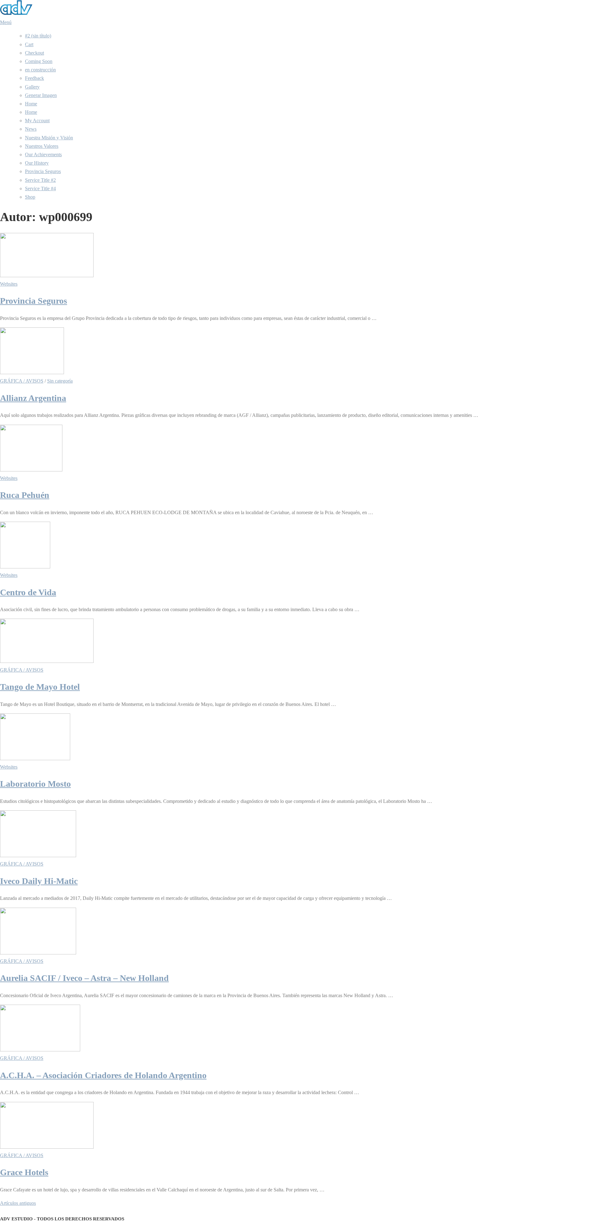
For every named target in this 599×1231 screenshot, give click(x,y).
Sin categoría (60, 381)
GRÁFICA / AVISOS (21, 381)
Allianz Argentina (33, 398)
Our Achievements (43, 154)
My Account (37, 120)
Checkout (34, 53)
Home (31, 103)
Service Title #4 (40, 188)
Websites (8, 284)
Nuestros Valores (41, 146)
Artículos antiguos (18, 1203)
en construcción (40, 69)
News (31, 129)
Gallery (32, 86)
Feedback (34, 78)
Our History (37, 163)
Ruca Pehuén (24, 495)
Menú (6, 22)
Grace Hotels (24, 1172)
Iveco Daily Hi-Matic (39, 881)
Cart (29, 44)
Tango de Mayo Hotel (40, 687)
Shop (30, 197)
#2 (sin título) (38, 35)
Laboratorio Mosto (35, 784)
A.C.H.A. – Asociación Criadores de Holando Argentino (103, 1075)
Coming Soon (38, 61)
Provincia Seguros (43, 171)
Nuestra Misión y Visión (49, 137)
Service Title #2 (40, 180)
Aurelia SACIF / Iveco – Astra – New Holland (84, 978)
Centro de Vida (28, 592)
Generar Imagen (41, 95)
